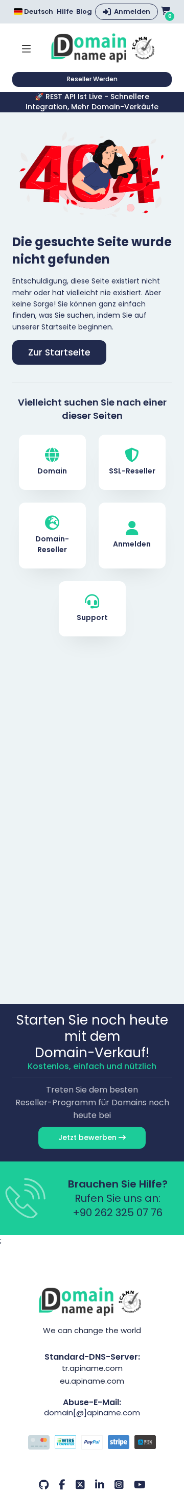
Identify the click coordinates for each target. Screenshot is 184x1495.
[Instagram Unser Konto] (119, 1485)
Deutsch (37, 11)
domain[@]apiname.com (92, 1412)
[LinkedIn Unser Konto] (99, 1485)
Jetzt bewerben (88, 1137)
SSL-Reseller (132, 471)
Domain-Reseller (52, 544)
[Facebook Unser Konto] (62, 1485)
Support (92, 617)
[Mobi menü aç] (26, 47)
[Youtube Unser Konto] (140, 1485)
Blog (84, 11)
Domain (52, 471)
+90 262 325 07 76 (118, 1212)
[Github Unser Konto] (44, 1485)
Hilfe (65, 11)
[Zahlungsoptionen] (92, 1443)
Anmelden (132, 11)
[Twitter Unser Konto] (80, 1485)
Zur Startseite (59, 352)
